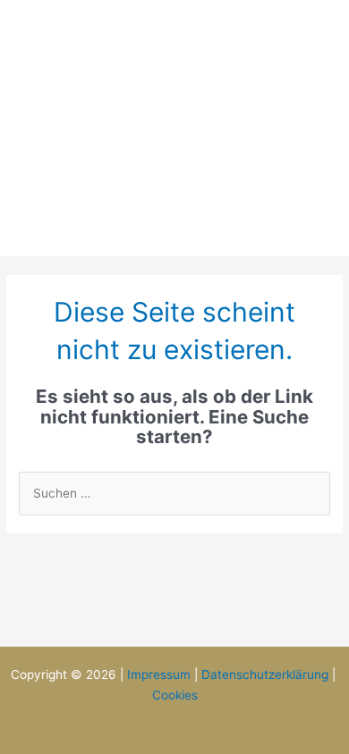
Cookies (175, 695)
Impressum (159, 674)
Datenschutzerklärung (264, 674)
